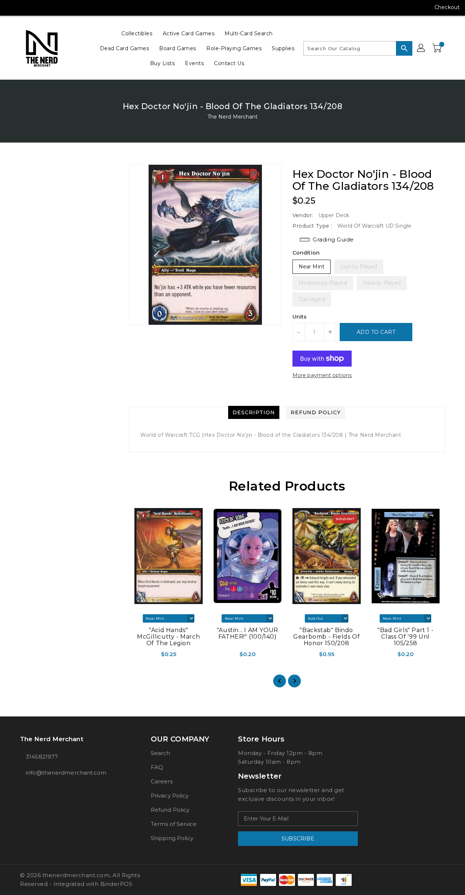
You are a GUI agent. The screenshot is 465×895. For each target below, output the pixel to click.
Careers (162, 781)
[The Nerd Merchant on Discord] (53, 7)
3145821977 (42, 756)
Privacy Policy (170, 795)
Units (299, 316)
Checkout (447, 7)
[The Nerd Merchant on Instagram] (25, 7)
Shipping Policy (172, 838)
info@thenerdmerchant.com (66, 772)
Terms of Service (174, 823)
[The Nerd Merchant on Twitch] (66, 7)
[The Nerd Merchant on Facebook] (11, 7)
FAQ (157, 767)
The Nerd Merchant (232, 116)
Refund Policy (170, 809)
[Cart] (437, 48)
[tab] (253, 412)
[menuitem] (137, 33)
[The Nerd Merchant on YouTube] (39, 7)
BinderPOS (116, 883)
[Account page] (421, 48)
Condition (306, 252)
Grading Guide (333, 239)
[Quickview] (135, 656)
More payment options (322, 375)
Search (160, 753)
